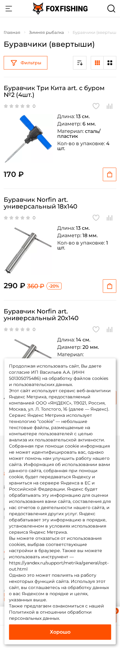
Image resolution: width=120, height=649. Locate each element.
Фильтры (31, 63)
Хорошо (60, 632)
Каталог (9, 9)
